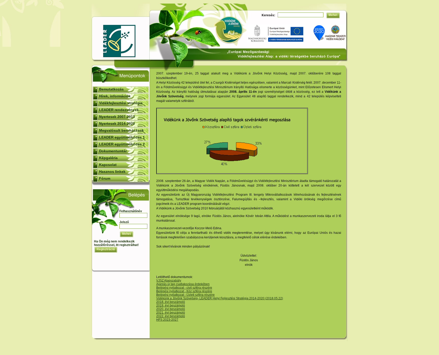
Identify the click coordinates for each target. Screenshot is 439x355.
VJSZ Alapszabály (168, 280)
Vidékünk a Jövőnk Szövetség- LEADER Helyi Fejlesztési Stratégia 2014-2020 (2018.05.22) (219, 298)
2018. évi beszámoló (170, 302)
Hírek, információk (115, 96)
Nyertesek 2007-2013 (117, 117)
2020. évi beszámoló (170, 309)
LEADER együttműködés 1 (122, 137)
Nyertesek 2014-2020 (117, 123)
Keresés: (268, 15)
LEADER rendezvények (119, 110)
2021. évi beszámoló (170, 312)
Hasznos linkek (112, 171)
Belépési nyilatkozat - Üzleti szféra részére (185, 295)
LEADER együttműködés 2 (122, 144)
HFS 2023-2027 (167, 319)
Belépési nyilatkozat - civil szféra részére (184, 287)
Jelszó (124, 222)
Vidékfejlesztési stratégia (121, 103)
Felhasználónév (130, 211)
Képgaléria (108, 158)
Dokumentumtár (113, 151)
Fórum (104, 178)
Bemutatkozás (111, 89)
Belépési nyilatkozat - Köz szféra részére (184, 291)
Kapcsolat (108, 165)
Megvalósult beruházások (121, 130)
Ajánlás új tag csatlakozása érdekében (183, 284)
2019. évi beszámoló (170, 305)
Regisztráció (106, 249)
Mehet (332, 15)
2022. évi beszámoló (170, 316)
